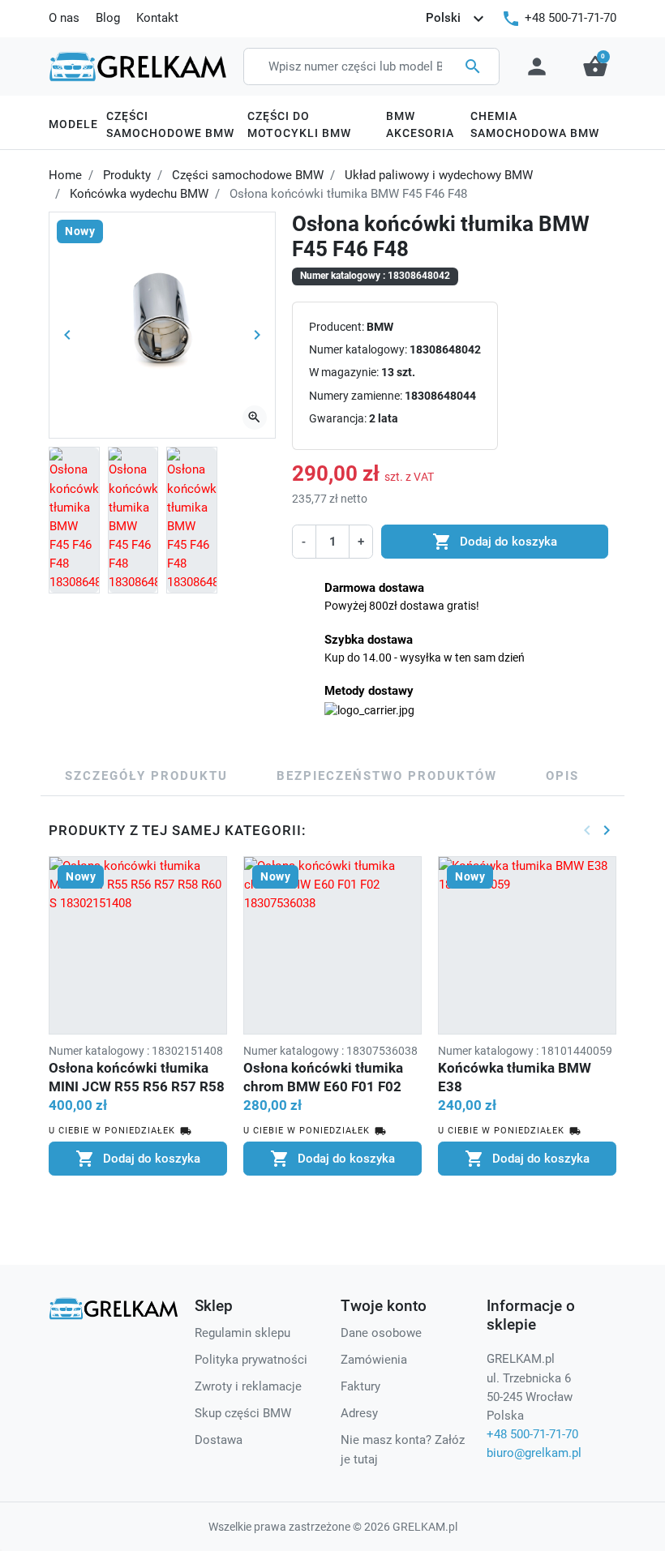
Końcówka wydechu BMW (139, 193)
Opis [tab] (562, 776)
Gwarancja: (338, 418)
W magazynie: (344, 372)
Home (65, 175)
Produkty (127, 175)
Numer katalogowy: (358, 349)
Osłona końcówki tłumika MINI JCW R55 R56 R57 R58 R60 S (137, 1086)
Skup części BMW (243, 1413)
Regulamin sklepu (242, 1333)
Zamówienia (374, 1359)
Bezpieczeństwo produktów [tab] (387, 776)
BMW (380, 326)
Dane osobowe (381, 1333)
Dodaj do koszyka (494, 541)
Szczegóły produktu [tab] (146, 776)
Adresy (359, 1413)
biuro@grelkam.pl (534, 1453)
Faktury (360, 1386)
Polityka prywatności (251, 1359)
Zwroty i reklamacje (248, 1386)
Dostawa (218, 1440)
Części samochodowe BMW (248, 175)
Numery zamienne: (355, 395)
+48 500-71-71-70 (570, 18)
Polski (457, 18)
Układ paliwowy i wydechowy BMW (439, 175)
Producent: (336, 326)
